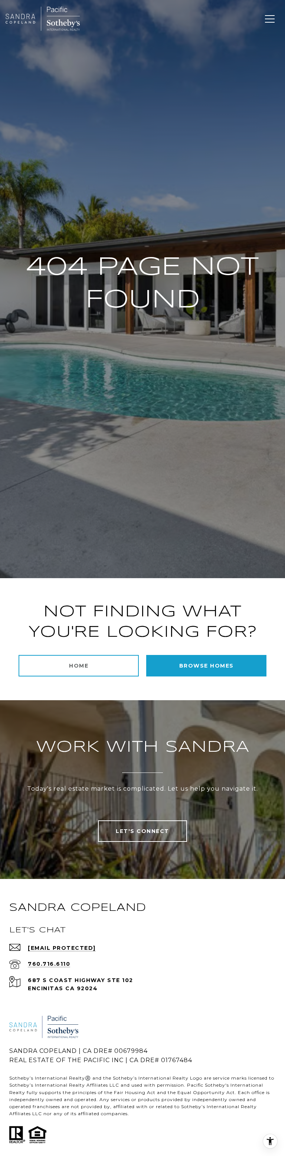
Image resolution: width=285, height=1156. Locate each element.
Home (78, 665)
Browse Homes (206, 665)
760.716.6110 (49, 964)
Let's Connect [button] (142, 831)
